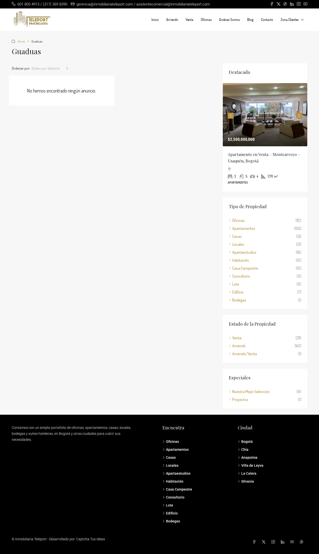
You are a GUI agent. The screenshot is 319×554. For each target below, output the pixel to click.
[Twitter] (264, 542)
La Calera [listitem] (248, 473)
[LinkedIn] (283, 542)
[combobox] (50, 68)
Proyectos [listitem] (240, 399)
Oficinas (206, 19)
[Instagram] (274, 542)
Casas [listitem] (237, 236)
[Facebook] (255, 542)
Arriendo (172, 19)
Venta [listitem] (236, 337)
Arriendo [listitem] (239, 345)
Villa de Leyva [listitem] (252, 465)
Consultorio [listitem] (241, 276)
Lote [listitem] (235, 284)
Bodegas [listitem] (239, 300)
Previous (231, 116)
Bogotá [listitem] (247, 442)
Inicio (155, 19)
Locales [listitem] (238, 244)
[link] (265, 114)
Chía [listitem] (244, 450)
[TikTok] (302, 542)
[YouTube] (293, 542)
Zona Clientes (290, 19)
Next (299, 116)
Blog (250, 19)
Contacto (267, 19)
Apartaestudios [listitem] (244, 252)
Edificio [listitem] (237, 292)
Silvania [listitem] (247, 481)
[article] (265, 137)
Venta (189, 19)
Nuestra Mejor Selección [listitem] (251, 391)
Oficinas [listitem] (238, 220)
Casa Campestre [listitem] (245, 268)
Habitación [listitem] (240, 260)
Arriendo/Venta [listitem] (244, 353)
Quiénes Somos (229, 19)
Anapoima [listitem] (249, 457)
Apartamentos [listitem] (243, 228)
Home (21, 41)
